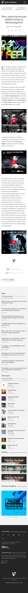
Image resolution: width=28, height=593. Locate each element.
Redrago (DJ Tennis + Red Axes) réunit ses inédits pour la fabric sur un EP (13, 354)
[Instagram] (8, 534)
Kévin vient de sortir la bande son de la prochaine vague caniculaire (13, 331)
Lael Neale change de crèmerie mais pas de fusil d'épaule (12, 361)
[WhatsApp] (15, 30)
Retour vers (9, 279)
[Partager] (19, 30)
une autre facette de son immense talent (12, 217)
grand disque (7, 226)
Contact (6, 561)
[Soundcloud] (18, 534)
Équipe (5, 562)
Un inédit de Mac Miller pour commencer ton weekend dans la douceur (13, 309)
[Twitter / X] (12, 30)
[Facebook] (8, 30)
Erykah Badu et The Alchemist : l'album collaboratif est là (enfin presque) (13, 339)
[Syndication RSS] (2, 538)
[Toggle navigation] (25, 2)
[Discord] (13, 534)
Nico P (10, 26)
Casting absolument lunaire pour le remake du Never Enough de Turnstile (12, 317)
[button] (10, 517)
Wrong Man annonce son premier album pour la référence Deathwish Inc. (13, 369)
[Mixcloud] (23, 534)
